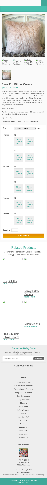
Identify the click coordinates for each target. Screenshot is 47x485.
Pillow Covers (16, 121)
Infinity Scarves (23, 410)
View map (26, 465)
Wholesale (24, 431)
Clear (39, 128)
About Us (23, 420)
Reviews (23, 424)
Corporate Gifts (24, 427)
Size (4, 128)
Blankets (23, 403)
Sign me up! (38, 358)
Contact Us (23, 438)
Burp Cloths (23, 406)
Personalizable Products (23, 389)
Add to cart (23, 236)
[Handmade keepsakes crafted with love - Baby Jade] (11, 3)
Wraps (23, 413)
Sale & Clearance (23, 396)
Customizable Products (30, 121)
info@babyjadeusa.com (20, 114)
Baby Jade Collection (23, 393)
